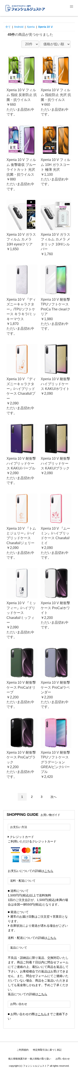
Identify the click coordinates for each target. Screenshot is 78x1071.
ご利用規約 (23, 1049)
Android (18, 26)
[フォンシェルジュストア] (39, 8)
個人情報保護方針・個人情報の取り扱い (29, 1058)
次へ (53, 796)
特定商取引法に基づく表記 (47, 1049)
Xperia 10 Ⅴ (45, 26)
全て (8, 26)
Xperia (31, 26)
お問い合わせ (62, 1058)
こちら (48, 871)
